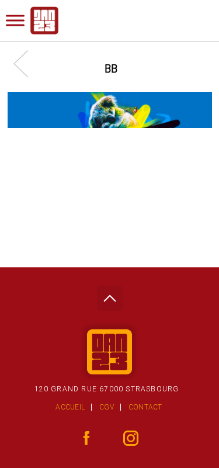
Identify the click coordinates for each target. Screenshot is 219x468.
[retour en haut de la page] (109, 295)
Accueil (70, 407)
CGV (106, 407)
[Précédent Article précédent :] (26, 63)
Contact (145, 407)
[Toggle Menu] (15, 20)
